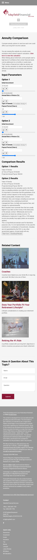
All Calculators (7, 553)
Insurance (6, 539)
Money (5, 544)
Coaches (6, 271)
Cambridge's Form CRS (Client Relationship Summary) (18, 494)
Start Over (6, 234)
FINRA (10, 465)
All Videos (6, 551)
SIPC (14, 465)
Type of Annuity (7, 103)
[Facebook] (3, 523)
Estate (5, 537)
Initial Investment (7, 83)
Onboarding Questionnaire (18, 24)
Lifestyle (5, 546)
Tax (4, 542)
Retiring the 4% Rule (11, 340)
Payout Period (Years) (9, 106)
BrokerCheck (13, 414)
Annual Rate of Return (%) (10, 95)
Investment (6, 535)
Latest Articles (7, 549)
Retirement (6, 532)
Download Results (16, 234)
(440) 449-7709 (18, 28)
